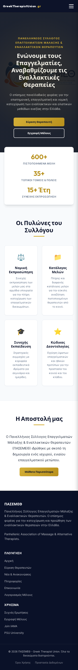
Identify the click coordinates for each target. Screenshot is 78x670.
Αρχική (8, 561)
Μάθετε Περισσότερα (39, 472)
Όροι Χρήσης (23, 662)
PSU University (14, 633)
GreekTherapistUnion (22, 6)
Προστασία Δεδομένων (49, 662)
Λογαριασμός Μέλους (18, 595)
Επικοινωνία (12, 588)
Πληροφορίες (13, 581)
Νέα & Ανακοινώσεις (17, 574)
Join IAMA (10, 626)
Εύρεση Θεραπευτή (39, 122)
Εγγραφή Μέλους (39, 133)
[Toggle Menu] (71, 6)
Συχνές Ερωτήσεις (16, 612)
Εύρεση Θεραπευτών (17, 567)
